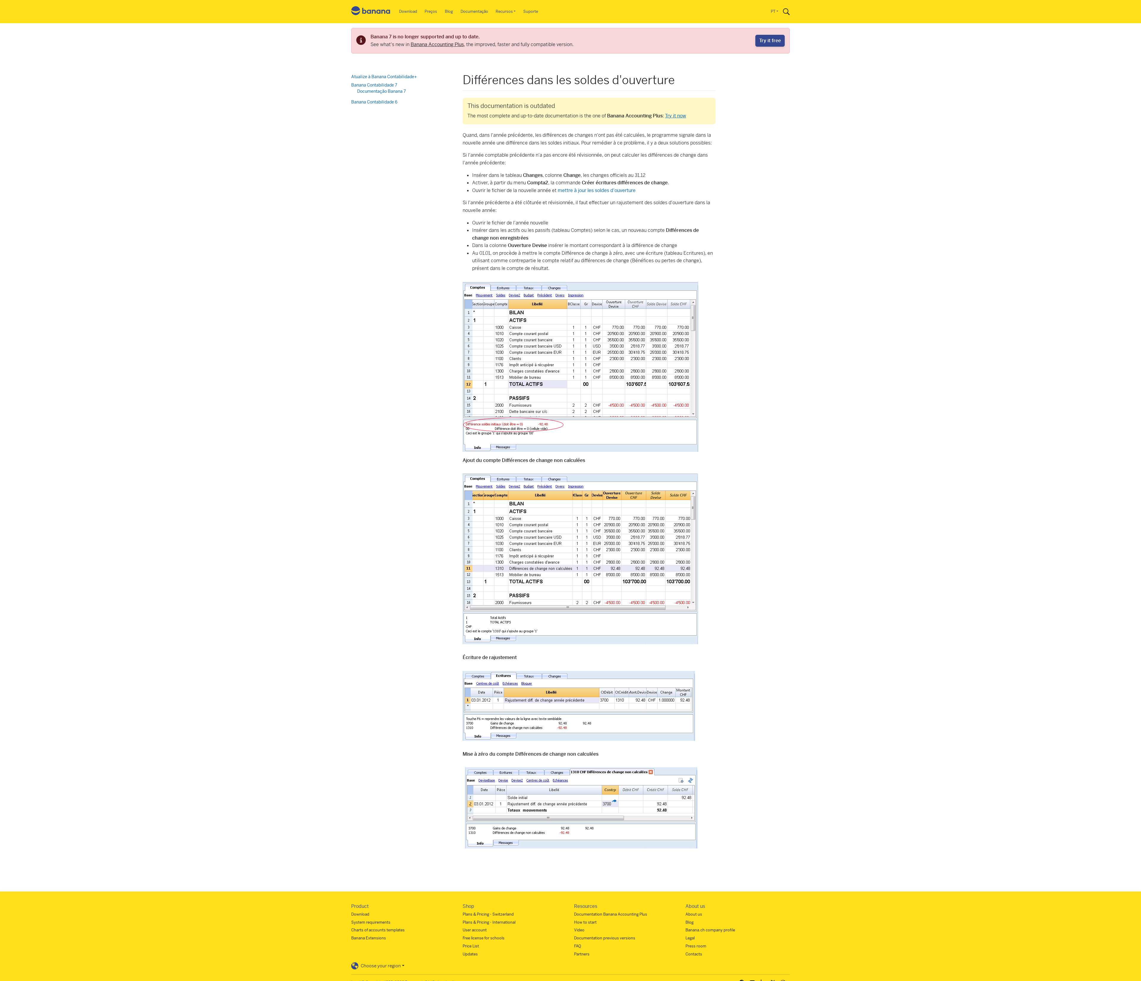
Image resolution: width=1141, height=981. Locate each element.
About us (693, 914)
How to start (585, 922)
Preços (431, 11)
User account (475, 930)
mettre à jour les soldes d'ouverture (597, 190)
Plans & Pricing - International (489, 922)
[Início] (370, 12)
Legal (690, 938)
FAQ (577, 946)
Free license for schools (484, 938)
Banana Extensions (368, 938)
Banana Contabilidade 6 (374, 101)
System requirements (370, 922)
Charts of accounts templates (378, 930)
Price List (471, 946)
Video (579, 930)
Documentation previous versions (604, 938)
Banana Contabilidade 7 (374, 84)
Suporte (530, 11)
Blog (449, 11)
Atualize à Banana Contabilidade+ (384, 76)
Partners (582, 954)
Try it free (770, 40)
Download (408, 11)
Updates (470, 954)
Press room (695, 946)
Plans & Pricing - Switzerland (488, 914)
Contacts (693, 954)
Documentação (474, 11)
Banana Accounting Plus (437, 44)
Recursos (504, 11)
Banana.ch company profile (710, 930)
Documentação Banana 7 (381, 91)
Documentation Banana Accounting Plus (610, 914)
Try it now (675, 116)
